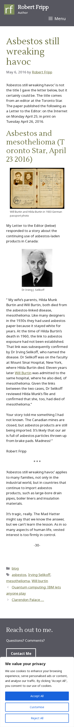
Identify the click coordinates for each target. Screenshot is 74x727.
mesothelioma (18, 580)
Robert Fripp (33, 7)
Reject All (37, 718)
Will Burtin (23, 372)
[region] (37, 692)
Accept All (37, 696)
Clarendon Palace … (28, 599)
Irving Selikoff (39, 574)
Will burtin (40, 580)
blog (15, 568)
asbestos (19, 574)
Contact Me (21, 653)
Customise (37, 707)
